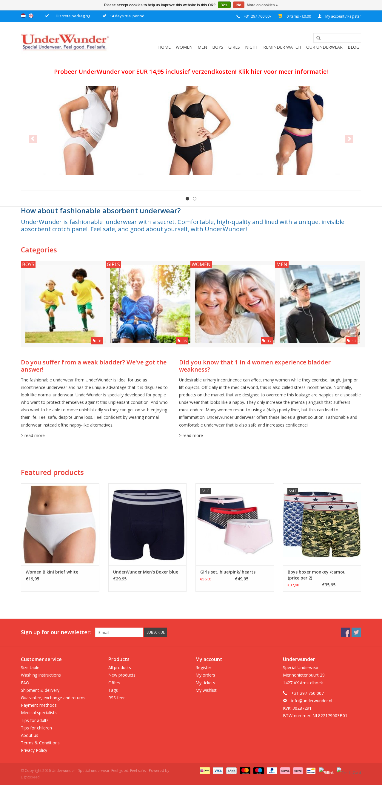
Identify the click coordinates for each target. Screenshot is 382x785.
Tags (113, 690)
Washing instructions (41, 675)
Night (251, 47)
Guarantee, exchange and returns (53, 697)
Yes (224, 5)
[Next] (349, 139)
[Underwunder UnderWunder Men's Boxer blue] (147, 524)
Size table (30, 667)
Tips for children (36, 728)
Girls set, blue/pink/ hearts (227, 572)
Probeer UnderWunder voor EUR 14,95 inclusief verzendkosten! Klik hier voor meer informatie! (191, 72)
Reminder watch (282, 47)
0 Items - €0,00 (299, 16)
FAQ (25, 683)
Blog (353, 47)
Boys (217, 47)
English (31, 15)
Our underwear (324, 47)
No (238, 5)
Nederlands (23, 15)
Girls (234, 47)
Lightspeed (30, 777)
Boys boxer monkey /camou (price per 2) (317, 575)
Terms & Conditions (40, 743)
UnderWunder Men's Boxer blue (145, 572)
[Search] (316, 38)
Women (184, 47)
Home (164, 47)
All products (119, 667)
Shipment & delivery (40, 690)
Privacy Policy (34, 750)
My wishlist (206, 690)
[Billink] (326, 770)
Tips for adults (35, 720)
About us (29, 735)
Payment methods (39, 705)
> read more (33, 435)
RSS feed (117, 697)
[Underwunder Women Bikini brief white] (60, 524)
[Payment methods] (204, 770)
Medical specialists (39, 712)
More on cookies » (262, 5)
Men (202, 47)
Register (203, 667)
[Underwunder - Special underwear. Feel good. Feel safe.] (65, 42)
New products (121, 675)
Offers (114, 683)
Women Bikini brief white (52, 572)
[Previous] (33, 139)
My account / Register (342, 16)
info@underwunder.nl (311, 700)
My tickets (205, 683)
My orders (205, 675)
